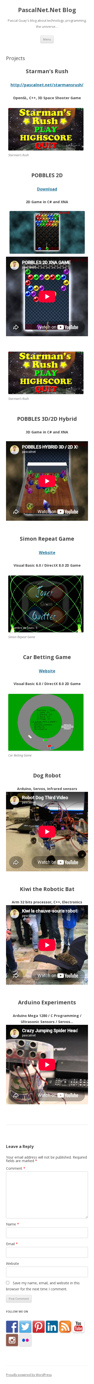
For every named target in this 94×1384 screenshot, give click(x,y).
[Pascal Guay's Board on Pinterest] (39, 1327)
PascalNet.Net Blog (47, 10)
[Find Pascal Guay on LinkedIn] (52, 1327)
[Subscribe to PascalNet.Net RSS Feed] (65, 1327)
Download (47, 189)
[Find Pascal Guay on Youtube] (78, 1327)
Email (12, 1243)
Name (12, 1224)
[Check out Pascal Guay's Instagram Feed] (12, 1340)
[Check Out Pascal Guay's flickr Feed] (25, 1340)
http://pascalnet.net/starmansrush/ (47, 85)
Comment (15, 1168)
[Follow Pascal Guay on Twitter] (25, 1327)
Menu (47, 39)
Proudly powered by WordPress (29, 1375)
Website (47, 552)
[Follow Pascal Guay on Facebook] (12, 1327)
